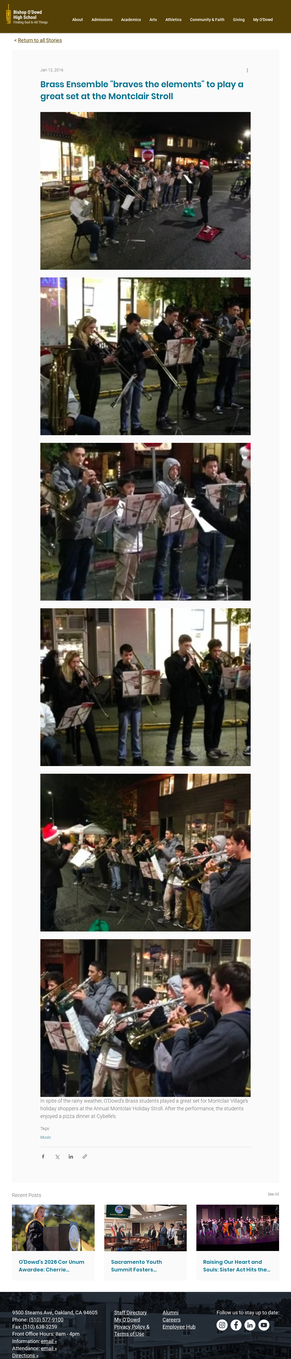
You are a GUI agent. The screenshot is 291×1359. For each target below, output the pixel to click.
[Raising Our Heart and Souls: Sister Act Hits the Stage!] (237, 1228)
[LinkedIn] (249, 1325)
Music (45, 1137)
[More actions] (247, 70)
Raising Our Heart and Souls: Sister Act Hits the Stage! (235, 1265)
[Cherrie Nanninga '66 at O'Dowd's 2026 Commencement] (53, 1228)
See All (273, 1194)
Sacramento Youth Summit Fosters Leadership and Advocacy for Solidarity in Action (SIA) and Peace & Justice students (144, 1265)
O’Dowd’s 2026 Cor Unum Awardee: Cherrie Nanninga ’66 (51, 1265)
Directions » (25, 1355)
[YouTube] (263, 1325)
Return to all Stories (40, 40)
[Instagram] (222, 1325)
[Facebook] (236, 1325)
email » (49, 1341)
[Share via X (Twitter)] (57, 1156)
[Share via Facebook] (43, 1156)
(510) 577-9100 (46, 1320)
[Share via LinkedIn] (71, 1156)
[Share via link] (85, 1156)
